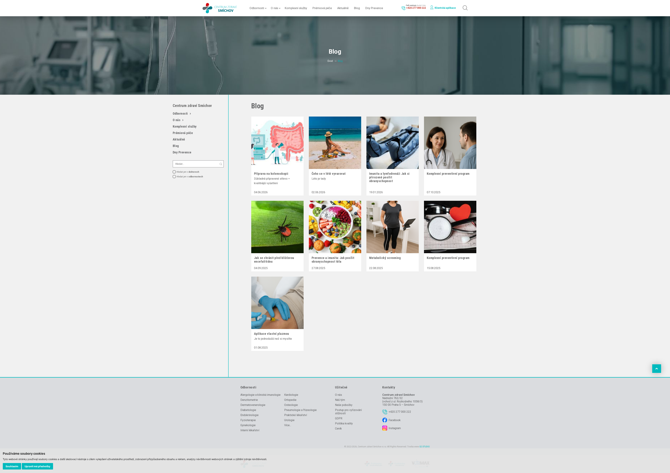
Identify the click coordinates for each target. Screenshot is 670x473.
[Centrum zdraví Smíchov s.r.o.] (219, 8)
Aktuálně (343, 8)
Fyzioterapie (248, 420)
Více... (287, 425)
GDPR (338, 418)
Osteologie (291, 405)
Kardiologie (291, 394)
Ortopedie (290, 400)
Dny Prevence (374, 8)
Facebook (395, 420)
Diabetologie (248, 410)
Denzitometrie (249, 400)
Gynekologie (248, 425)
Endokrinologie (249, 415)
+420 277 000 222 (400, 411)
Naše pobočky (343, 405)
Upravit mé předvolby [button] (37, 466)
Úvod (330, 61)
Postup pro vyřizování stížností (348, 411)
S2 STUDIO (424, 446)
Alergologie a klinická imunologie (260, 394)
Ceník (338, 428)
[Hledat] (464, 8)
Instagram (395, 428)
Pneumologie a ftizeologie (300, 410)
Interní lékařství (249, 430)
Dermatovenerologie (252, 405)
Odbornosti (257, 8)
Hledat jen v (188, 172)
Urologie (289, 420)
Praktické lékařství (295, 415)
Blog (357, 8)
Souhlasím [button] (12, 466)
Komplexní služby (296, 8)
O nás (274, 8)
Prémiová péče (322, 8)
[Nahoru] (656, 368)
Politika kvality (344, 423)
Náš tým (340, 400)
